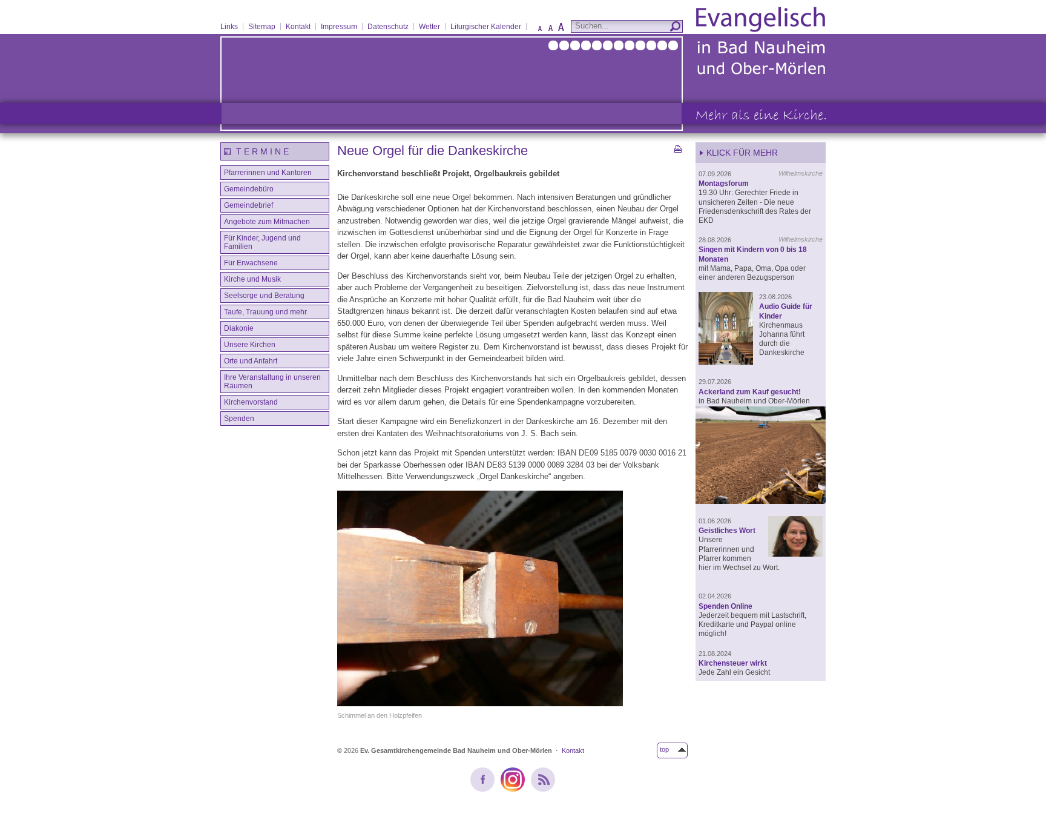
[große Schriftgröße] (561, 30)
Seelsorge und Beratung (264, 295)
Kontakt (298, 26)
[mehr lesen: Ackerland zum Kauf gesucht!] (761, 456)
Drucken (681, 148)
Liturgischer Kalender (485, 26)
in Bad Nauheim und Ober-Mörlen (754, 401)
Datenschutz (388, 26)
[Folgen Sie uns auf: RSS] (543, 779)
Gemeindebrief (248, 205)
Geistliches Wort (727, 530)
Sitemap (261, 26)
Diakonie (239, 328)
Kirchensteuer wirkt (733, 663)
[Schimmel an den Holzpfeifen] (512, 600)
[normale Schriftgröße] (550, 30)
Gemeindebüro (249, 189)
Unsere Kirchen (249, 344)
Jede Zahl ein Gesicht (734, 672)
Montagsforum (724, 183)
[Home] (761, 73)
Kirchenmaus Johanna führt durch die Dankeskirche (781, 339)
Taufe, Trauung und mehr (265, 312)
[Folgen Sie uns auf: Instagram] (513, 779)
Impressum (339, 26)
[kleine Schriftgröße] (540, 30)
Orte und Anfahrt (250, 361)
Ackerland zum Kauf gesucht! (750, 392)
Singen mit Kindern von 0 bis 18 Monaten (753, 253)
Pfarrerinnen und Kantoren (268, 172)
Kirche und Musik (252, 279)
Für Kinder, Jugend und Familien (262, 242)
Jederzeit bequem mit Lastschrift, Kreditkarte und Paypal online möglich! (752, 624)
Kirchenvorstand (251, 402)
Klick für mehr (742, 152)
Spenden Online (725, 606)
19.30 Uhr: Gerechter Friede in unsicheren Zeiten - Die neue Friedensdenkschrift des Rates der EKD (755, 206)
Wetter (429, 26)
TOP (664, 749)
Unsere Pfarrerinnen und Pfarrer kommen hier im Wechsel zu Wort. (739, 553)
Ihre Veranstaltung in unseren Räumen (272, 381)
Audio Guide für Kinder (785, 310)
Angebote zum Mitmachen (267, 221)
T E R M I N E (262, 151)
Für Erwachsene (251, 263)
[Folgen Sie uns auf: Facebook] (482, 779)
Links (229, 26)
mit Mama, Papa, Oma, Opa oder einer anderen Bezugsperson (752, 272)
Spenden (239, 418)
